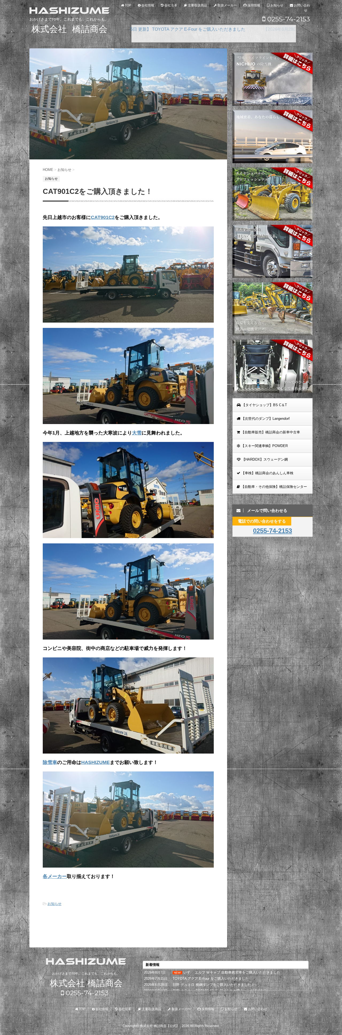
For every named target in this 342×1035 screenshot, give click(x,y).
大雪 (137, 433)
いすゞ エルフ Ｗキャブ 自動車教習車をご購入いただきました (231, 972)
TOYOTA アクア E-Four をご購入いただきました (211, 979)
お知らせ (54, 904)
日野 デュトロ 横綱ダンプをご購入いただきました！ (214, 985)
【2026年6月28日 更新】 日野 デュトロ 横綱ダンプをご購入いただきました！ (208, 29)
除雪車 (50, 762)
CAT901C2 (103, 217)
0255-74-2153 (287, 19)
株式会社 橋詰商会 (86, 983)
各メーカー (55, 876)
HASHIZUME (95, 762)
